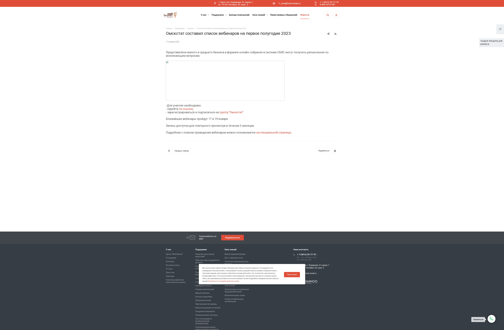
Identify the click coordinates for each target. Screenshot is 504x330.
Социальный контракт (205, 289)
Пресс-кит (170, 272)
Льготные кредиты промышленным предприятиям (203, 321)
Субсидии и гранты (203, 286)
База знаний (259, 15)
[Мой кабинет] (336, 15)
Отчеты (169, 269)
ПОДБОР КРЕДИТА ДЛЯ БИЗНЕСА (491, 42)
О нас (204, 15)
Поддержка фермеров (205, 311)
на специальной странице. (274, 132)
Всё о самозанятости (234, 258)
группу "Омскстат (230, 112)
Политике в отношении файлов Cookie (223, 281)
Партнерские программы (206, 304)
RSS (335, 33)
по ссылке (186, 109)
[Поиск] (328, 15)
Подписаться (232, 237)
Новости (304, 15)
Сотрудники (171, 258)
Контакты (170, 261)
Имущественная (202, 293)
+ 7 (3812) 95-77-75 (329, 2)
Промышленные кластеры (206, 315)
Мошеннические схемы (235, 295)
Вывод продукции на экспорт (207, 308)
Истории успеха (172, 265)
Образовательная (203, 300)
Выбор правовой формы (235, 254)
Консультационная (203, 297)
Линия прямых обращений (283, 15)
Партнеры (170, 276)
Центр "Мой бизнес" (174, 254)
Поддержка (218, 15)
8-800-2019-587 (327, 4)
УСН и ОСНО (230, 286)
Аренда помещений (239, 15)
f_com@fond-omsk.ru (289, 3)
